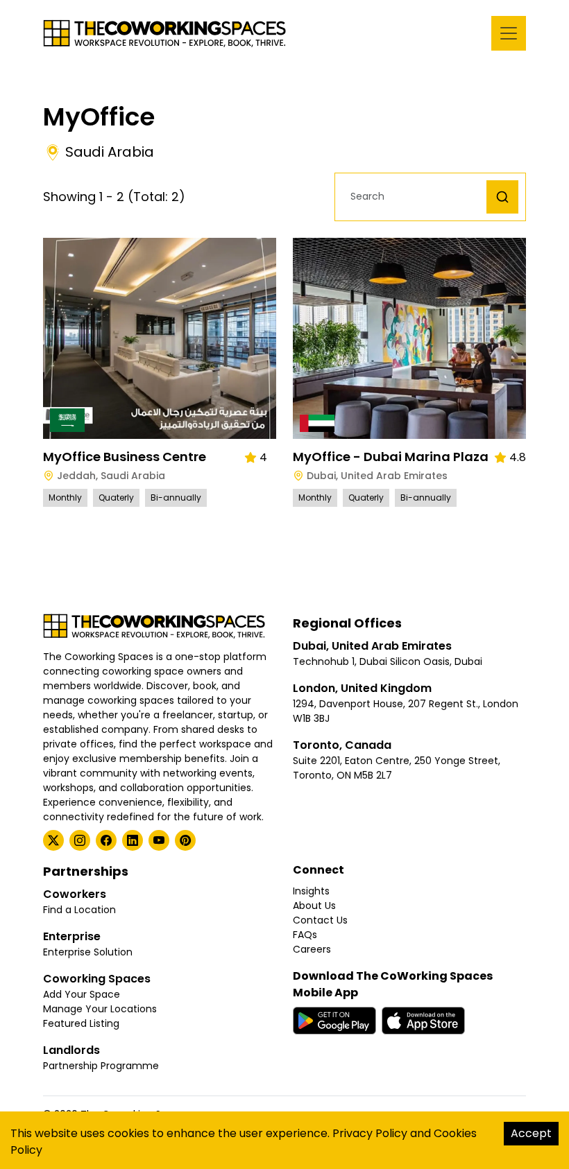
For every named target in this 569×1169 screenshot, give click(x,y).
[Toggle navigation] (508, 33)
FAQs (305, 935)
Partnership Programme (101, 1066)
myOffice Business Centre (124, 456)
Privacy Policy (369, 1133)
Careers (312, 949)
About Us (314, 905)
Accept (531, 1133)
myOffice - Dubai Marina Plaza (391, 456)
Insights (311, 891)
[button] (414, 196)
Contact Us (320, 920)
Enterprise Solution (88, 952)
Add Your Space (81, 994)
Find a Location (79, 910)
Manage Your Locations (100, 1009)
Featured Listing (81, 1023)
